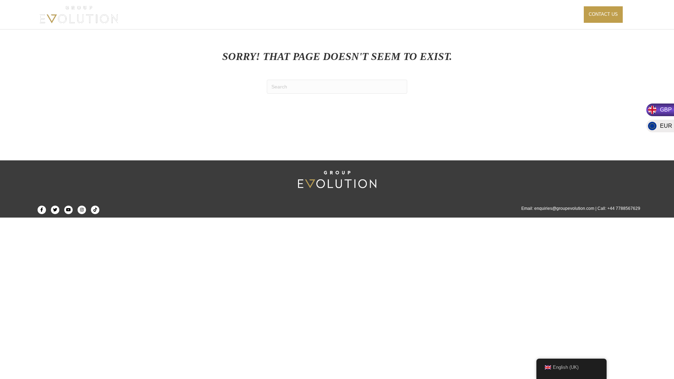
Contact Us (603, 14)
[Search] (630, 15)
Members (536, 14)
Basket (566, 14)
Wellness (407, 14)
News (507, 14)
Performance (447, 14)
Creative (373, 14)
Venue (483, 14)
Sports (342, 14)
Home (317, 14)
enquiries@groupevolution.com (564, 208)
